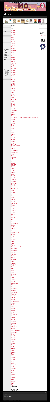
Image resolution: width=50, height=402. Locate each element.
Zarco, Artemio (12, 380)
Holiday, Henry (12, 190)
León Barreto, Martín (13, 231)
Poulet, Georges (13, 302)
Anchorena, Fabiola (13, 48)
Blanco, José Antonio (13, 95)
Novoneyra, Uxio (13, 272)
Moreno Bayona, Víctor (13, 263)
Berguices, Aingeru (13, 86)
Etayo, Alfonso (12, 146)
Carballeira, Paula (13, 106)
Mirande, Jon (12, 261)
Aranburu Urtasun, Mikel (14, 58)
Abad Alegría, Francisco (13, 30)
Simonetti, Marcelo (13, 344)
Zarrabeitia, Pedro (13, 381)
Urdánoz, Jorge (13, 360)
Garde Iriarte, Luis (13, 165)
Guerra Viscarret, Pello (13, 181)
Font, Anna (12, 156)
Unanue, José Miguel (13, 357)
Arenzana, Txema (13, 61)
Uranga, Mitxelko (13, 359)
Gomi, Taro (12, 176)
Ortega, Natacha (13, 282)
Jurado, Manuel (13, 214)
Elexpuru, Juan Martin (13, 133)
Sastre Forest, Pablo (13, 336)
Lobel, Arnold (12, 237)
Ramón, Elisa (12, 306)
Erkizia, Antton (12, 141)
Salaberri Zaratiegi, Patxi (14, 326)
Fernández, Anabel (13, 153)
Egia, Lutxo (12, 130)
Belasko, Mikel (13, 84)
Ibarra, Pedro (12, 196)
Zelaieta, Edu (12, 382)
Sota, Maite (12, 346)
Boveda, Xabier (13, 98)
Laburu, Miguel (12, 222)
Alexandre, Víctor (13, 43)
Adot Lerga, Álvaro (13, 32)
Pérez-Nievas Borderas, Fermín (14, 295)
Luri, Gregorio (12, 241)
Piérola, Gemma (13, 299)
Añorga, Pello (12, 52)
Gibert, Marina (12, 171)
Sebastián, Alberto (13, 337)
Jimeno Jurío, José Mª (13, 211)
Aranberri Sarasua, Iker (13, 57)
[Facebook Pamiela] (41, 40)
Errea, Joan (12, 142)
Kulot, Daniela (12, 221)
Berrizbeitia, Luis (13, 88)
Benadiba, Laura (13, 85)
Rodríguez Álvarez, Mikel (14, 314)
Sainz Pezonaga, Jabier (13, 325)
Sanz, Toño (12, 334)
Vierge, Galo (12, 372)
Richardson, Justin (13, 310)
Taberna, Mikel (12, 351)
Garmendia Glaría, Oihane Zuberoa (15, 167)
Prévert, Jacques (13, 303)
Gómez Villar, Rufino (13, 175)
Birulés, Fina (12, 93)
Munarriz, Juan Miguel (13, 267)
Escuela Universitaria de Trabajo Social (15, 145)
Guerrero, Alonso (13, 182)
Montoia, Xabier (13, 262)
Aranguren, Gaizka (13, 59)
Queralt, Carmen (13, 305)
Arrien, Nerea (12, 66)
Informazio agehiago (25, 401)
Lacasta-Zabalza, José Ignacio (14, 223)
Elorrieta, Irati (12, 136)
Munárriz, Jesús (13, 266)
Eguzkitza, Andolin (13, 132)
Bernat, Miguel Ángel (13, 87)
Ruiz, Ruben (12, 322)
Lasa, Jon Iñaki (13, 230)
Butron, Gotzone (13, 102)
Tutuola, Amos (12, 354)
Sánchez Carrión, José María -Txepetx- (15, 330)
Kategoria (12, 27)
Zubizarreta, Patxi (13, 384)
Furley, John (12, 158)
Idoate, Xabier (12, 197)
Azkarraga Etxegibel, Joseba (14, 73)
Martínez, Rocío (13, 252)
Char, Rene (12, 113)
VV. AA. (12, 376)
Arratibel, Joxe (12, 64)
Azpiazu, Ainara (13, 76)
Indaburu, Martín (13, 199)
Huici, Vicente (12, 193)
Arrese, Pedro (12, 65)
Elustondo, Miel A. (13, 137)
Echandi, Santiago (13, 128)
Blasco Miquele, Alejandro (14, 96)
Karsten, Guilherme (13, 216)
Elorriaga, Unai (12, 135)
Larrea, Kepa (12, 227)
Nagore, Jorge (12, 271)
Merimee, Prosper (13, 257)
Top (45, 392)
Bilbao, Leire (12, 92)
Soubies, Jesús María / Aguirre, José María (16, 347)
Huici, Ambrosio (13, 192)
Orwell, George (13, 284)
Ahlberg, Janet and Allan (14, 38)
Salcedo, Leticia (13, 328)
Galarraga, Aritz (13, 159)
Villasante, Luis (13, 373)
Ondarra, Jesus (13, 279)
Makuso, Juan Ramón (13, 242)
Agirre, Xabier (12, 33)
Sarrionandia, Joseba (13, 335)
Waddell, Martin (13, 377)
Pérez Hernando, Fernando (14, 292)
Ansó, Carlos (12, 54)
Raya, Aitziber (12, 307)
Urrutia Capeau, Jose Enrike (14, 365)
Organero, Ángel (13, 281)
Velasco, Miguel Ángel (13, 371)
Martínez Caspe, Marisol (14, 248)
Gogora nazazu (41, 32)
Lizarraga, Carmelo (13, 235)
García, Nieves (13, 163)
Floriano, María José (13, 155)
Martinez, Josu (13, 251)
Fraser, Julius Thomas (13, 157)
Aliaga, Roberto (13, 44)
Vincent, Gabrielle (13, 374)
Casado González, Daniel (14, 110)
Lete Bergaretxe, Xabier (13, 233)
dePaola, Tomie (13, 123)
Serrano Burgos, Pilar (13, 339)
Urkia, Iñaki (12, 362)
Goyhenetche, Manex (13, 179)
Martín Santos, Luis (13, 247)
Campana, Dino (13, 103)
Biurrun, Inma (12, 94)
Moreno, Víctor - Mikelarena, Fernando (15, 264)
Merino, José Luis (13, 258)
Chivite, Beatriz (13, 114)
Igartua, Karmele (13, 198)
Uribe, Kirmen (12, 361)
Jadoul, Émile (12, 208)
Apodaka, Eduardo (13, 55)
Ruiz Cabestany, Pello (13, 321)
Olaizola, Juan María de (13, 275)
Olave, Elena (12, 277)
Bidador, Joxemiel (13, 90)
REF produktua (13, 26)
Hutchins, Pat (12, 194)
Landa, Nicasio (13, 224)
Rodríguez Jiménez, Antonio (14, 315)
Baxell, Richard (13, 83)
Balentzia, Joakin (13, 79)
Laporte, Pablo (12, 226)
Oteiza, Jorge (12, 287)
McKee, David (12, 255)
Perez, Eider (12, 293)
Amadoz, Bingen (13, 47)
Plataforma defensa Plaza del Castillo (15, 301)
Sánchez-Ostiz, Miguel (13, 331)
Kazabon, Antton (13, 217)
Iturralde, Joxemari (13, 205)
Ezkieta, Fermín (13, 151)
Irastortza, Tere (13, 201)
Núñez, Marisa (12, 273)
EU (5, 12)
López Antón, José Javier (14, 238)
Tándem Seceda (13, 352)
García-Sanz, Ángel (13, 164)
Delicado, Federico (13, 122)
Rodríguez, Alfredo (13, 316)
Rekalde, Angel (13, 308)
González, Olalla (13, 177)
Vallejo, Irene (12, 370)
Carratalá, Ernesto (13, 108)
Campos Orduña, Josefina (14, 104)
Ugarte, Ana (12, 356)
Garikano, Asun (13, 166)
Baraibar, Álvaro (13, 81)
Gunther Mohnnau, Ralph (14, 183)
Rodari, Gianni (12, 313)
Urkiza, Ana (12, 363)
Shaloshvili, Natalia (13, 342)
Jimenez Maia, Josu (13, 210)
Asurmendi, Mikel (13, 70)
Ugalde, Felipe (12, 355)
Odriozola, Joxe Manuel (13, 274)
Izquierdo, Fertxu (13, 206)
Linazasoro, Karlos (13, 234)
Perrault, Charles (13, 296)
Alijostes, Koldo (13, 45)
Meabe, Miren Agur (13, 256)
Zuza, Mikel (12, 385)
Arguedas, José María (13, 62)
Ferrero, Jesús (12, 154)
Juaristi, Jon (12, 213)
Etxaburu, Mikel (13, 147)
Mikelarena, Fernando (13, 259)
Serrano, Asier (12, 341)
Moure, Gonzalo (13, 265)
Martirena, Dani (13, 253)
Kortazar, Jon (12, 219)
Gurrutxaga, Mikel (13, 184)
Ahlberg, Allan (12, 37)
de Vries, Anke (12, 121)
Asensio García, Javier (13, 68)
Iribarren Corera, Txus (13, 202)
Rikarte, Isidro (12, 311)
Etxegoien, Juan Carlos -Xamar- (14, 150)
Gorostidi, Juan (13, 178)
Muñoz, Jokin (12, 268)
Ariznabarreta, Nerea (13, 63)
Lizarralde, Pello (13, 236)
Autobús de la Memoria (13, 72)
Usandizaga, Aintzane (13, 368)
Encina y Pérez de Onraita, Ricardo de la (15, 138)
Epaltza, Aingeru (13, 139)
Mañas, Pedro (12, 243)
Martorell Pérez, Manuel (13, 254)
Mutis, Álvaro (12, 270)
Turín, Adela (12, 353)
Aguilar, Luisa (12, 35)
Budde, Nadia (12, 101)
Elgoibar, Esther (13, 134)
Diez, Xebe (12, 126)
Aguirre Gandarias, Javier (14, 36)
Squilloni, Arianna (13, 348)
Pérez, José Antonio (13, 294)
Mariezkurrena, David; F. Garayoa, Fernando (16, 246)
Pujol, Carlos (12, 304)
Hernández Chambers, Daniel (14, 187)
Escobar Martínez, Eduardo (14, 144)
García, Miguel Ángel (13, 162)
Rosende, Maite (13, 319)
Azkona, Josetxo (13, 74)
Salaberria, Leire (13, 327)
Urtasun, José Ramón (13, 366)
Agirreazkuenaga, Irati (13, 34)
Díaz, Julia (12, 125)
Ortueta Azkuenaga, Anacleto (14, 283)
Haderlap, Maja (13, 185)
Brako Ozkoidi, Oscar (13, 99)
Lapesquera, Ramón (13, 225)
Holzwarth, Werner (13, 191)
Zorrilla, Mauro (12, 383)
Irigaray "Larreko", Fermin (14, 203)
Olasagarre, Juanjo (13, 276)
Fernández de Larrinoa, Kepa (14, 152)
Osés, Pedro (12, 285)
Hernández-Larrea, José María (14, 188)
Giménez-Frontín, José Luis (14, 173)
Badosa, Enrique (13, 77)
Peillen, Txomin (13, 291)
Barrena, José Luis (13, 82)
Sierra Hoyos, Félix (13, 343)
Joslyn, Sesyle (13, 212)
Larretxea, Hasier (13, 228)
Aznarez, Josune (13, 75)
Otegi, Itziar (12, 286)
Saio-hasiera (41, 33)
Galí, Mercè (12, 161)
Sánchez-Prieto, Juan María (14, 332)
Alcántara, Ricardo (13, 41)
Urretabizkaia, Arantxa (13, 364)
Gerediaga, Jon (13, 170)
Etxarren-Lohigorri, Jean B (14, 148)
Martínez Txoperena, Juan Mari (14, 250)
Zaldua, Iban (12, 379)
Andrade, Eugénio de (13, 50)
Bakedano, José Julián (13, 78)
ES (4, 12)
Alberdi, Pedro (12, 39)
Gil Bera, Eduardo (13, 172)
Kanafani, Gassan (13, 215)
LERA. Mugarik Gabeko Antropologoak (15, 232)
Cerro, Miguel (12, 112)
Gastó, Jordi (12, 168)
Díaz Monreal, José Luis (14, 124)
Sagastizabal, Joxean (13, 323)
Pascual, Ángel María (13, 290)
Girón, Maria (12, 174)
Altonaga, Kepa (13, 46)
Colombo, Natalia (13, 116)
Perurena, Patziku (13, 297)
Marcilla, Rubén (13, 245)
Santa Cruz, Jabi (13, 333)
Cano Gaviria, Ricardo (13, 105)
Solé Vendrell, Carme (13, 345)
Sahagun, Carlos (13, 324)
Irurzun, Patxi (12, 204)
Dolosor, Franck (13, 127)
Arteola (12, 67)
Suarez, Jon (12, 350)
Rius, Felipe (12, 312)
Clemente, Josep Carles (13, 115)
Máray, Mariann (13, 244)
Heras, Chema (12, 186)
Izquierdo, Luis (12, 207)
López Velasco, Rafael (13, 239)
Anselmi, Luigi (12, 53)
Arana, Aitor (12, 56)
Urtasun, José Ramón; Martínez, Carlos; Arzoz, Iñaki (17, 367)
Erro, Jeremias (12, 143)
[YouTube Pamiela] (44, 40)
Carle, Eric (12, 107)
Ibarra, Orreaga (13, 195)
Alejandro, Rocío (13, 42)
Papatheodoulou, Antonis (14, 288)
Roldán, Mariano (13, 317)
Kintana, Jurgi (12, 218)
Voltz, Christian (13, 375)
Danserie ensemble (13, 119)
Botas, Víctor (12, 97)
